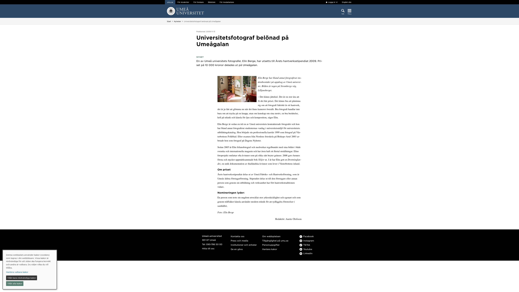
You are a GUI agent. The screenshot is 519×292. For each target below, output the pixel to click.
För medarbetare (227, 2)
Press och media (239, 240)
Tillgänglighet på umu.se (275, 240)
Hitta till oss (208, 248)
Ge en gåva (237, 249)
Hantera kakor (269, 249)
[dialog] (30, 269)
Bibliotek (211, 2)
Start (169, 21)
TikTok (306, 244)
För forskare (198, 2)
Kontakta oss (237, 236)
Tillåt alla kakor (14, 283)
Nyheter (177, 21)
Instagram (308, 240)
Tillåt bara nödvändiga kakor (21, 278)
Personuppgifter (271, 244)
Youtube (307, 249)
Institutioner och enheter (244, 244)
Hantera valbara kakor (17, 272)
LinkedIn (307, 253)
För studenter (183, 2)
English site (346, 2)
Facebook (308, 236)
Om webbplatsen (271, 236)
